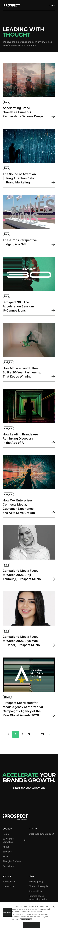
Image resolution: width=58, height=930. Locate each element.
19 (42, 734)
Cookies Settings (31, 925)
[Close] (54, 907)
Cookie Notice (26, 919)
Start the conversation (29, 788)
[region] (29, 916)
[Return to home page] (11, 5)
